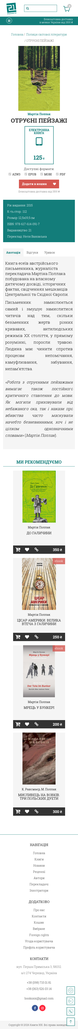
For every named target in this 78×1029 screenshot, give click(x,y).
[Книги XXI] (11, 8)
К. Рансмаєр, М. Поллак (39, 789)
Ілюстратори (39, 890)
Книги (39, 859)
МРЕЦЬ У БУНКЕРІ (39, 707)
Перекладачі (39, 884)
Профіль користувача (39, 947)
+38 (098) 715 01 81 (39, 983)
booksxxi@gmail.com (39, 998)
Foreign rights (39, 935)
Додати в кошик (34, 184)
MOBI (48, 174)
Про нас (39, 910)
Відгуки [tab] (32, 252)
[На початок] (71, 1022)
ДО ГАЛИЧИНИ (39, 533)
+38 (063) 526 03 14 (39, 989)
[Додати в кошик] (17, 549)
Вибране (39, 929)
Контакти (39, 916)
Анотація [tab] (13, 252)
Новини (39, 865)
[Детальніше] (36, 549)
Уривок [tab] (49, 252)
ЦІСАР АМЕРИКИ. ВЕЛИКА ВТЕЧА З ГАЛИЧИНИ (39, 622)
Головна (39, 853)
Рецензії (39, 872)
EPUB (32, 174)
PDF (63, 174)
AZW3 (16, 174)
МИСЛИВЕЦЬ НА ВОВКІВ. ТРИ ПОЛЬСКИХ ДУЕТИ (39, 797)
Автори (39, 878)
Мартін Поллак (39, 114)
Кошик (39, 922)
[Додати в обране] (54, 184)
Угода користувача (39, 941)
